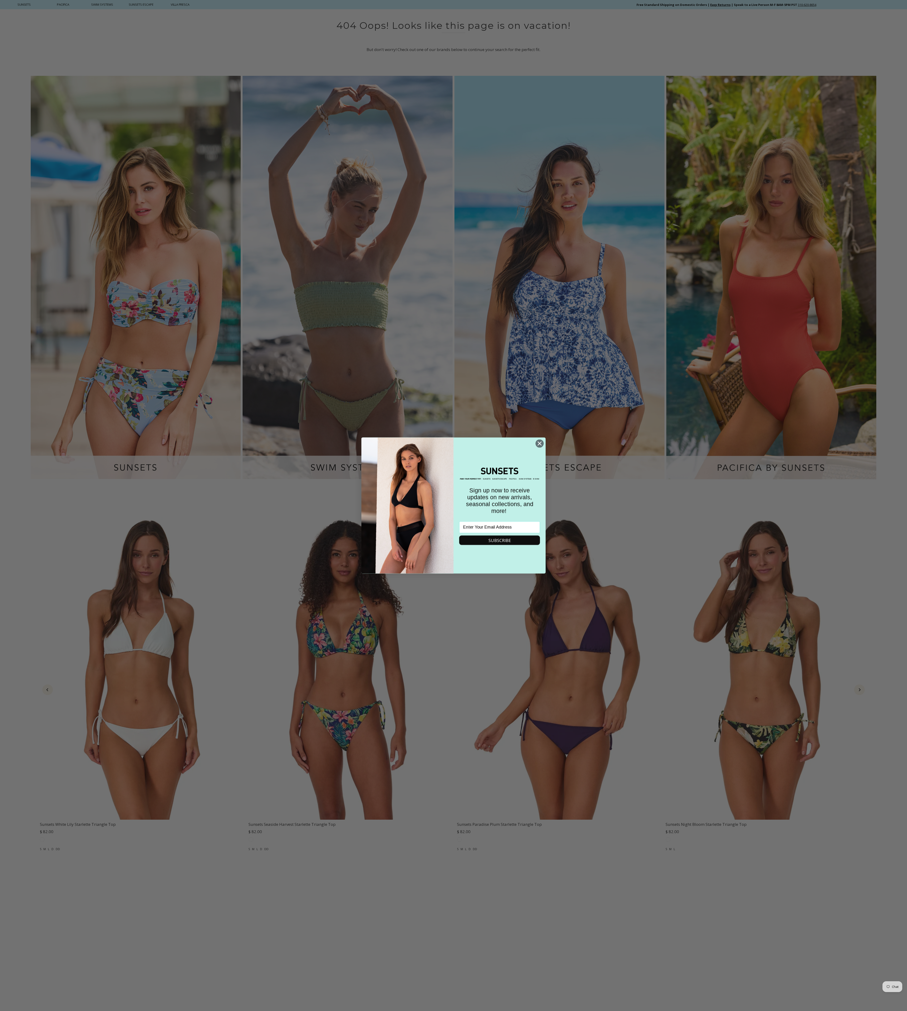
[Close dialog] (539, 443)
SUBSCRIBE (499, 540)
